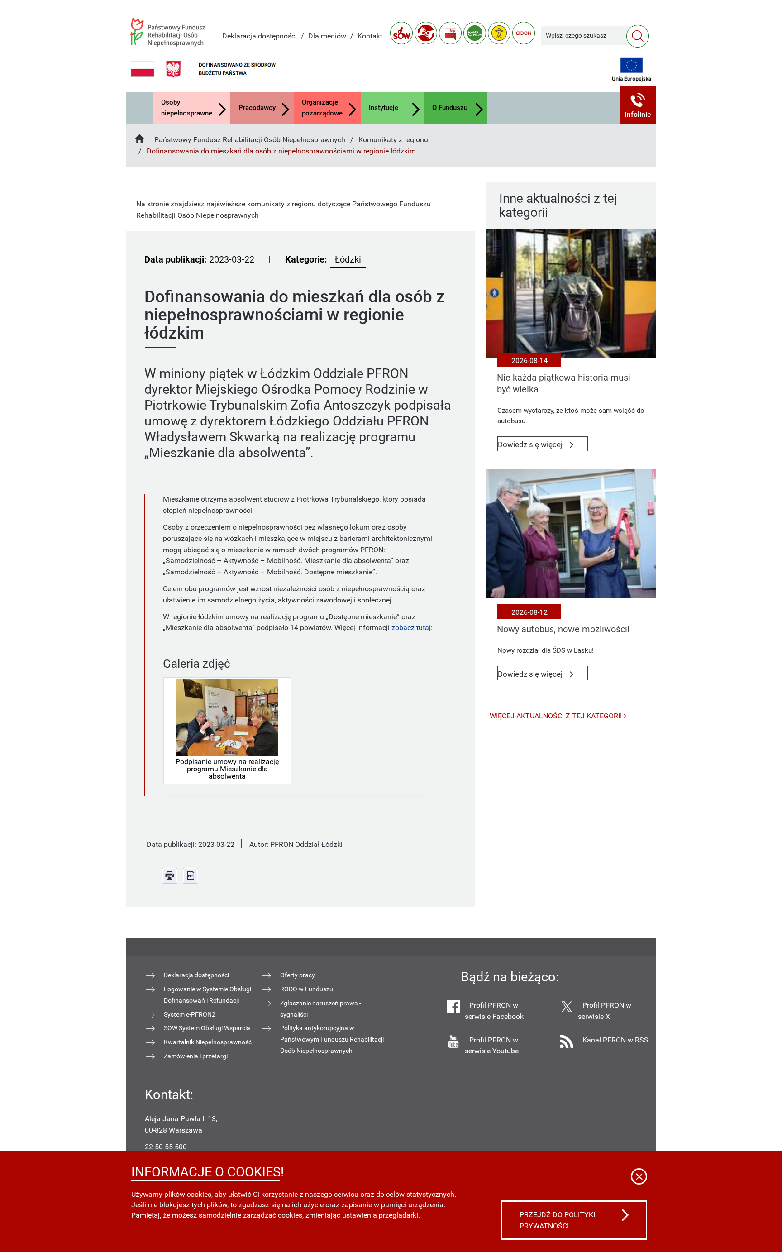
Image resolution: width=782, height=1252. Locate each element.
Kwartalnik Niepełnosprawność (208, 1042)
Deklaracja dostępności (259, 36)
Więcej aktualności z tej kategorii (557, 716)
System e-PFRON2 (189, 1014)
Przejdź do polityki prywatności (557, 1220)
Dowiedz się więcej (543, 445)
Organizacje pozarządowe (322, 107)
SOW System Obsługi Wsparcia (207, 1028)
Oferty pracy (297, 975)
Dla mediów (327, 36)
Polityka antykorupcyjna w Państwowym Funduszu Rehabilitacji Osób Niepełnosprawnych (332, 1039)
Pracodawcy (257, 108)
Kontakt (370, 36)
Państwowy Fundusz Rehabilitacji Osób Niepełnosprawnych (249, 139)
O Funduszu (449, 108)
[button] (638, 105)
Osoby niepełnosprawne (186, 107)
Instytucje (383, 108)
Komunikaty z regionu (393, 139)
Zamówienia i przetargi (196, 1056)
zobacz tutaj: (412, 627)
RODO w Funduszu (306, 989)
